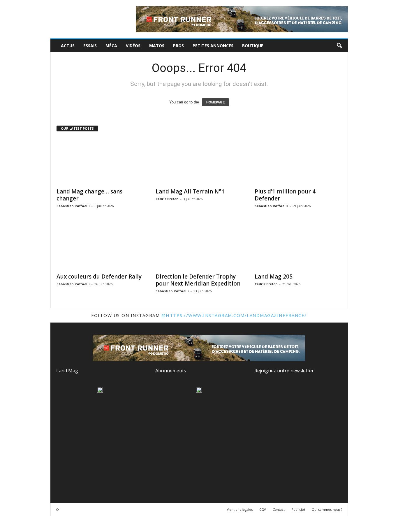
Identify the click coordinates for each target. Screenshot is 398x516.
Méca (111, 45)
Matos (156, 45)
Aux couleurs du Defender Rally (99, 276)
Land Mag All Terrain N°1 (190, 191)
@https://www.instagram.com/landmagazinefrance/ (234, 315)
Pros (178, 45)
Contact (279, 509)
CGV (262, 509)
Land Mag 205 (274, 276)
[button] (339, 45)
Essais (90, 45)
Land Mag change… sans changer (89, 195)
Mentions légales (239, 509)
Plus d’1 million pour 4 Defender (285, 195)
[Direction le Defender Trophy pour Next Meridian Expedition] (199, 246)
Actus (68, 45)
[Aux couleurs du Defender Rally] (100, 246)
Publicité (298, 509)
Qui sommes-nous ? (327, 509)
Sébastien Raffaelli (73, 206)
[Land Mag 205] (298, 246)
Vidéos (133, 45)
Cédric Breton (167, 199)
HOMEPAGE (215, 102)
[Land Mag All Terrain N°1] (199, 161)
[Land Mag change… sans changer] (100, 161)
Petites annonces (213, 45)
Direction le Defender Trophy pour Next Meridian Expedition (198, 280)
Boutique (252, 45)
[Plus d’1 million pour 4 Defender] (298, 161)
